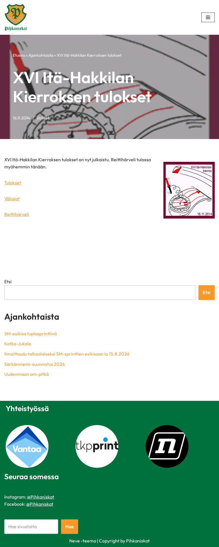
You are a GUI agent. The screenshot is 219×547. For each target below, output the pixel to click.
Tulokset (12, 182)
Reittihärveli (16, 214)
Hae (69, 526)
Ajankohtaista (41, 55)
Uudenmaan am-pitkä (26, 374)
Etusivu (19, 55)
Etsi (8, 281)
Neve (74, 541)
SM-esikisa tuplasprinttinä (30, 333)
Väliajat (12, 198)
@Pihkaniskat (40, 497)
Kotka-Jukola (17, 343)
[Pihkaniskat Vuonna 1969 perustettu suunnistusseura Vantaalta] (17, 17)
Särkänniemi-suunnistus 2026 (34, 364)
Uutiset (42, 118)
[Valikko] (208, 17)
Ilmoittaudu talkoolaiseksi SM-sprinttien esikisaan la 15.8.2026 (66, 354)
